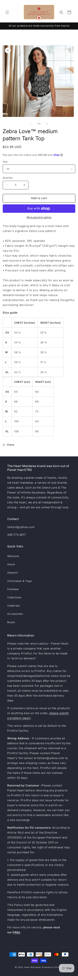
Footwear (13, 589)
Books (11, 622)
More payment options (39, 217)
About (11, 564)
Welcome (13, 556)
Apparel (12, 572)
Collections (14, 597)
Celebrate (13, 605)
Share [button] (10, 444)
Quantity (8, 177)
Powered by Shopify (52, 967)
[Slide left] (31, 124)
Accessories (15, 613)
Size (5, 161)
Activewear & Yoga (19, 580)
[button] (7, 12)
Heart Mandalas (32, 967)
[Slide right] (47, 124)
